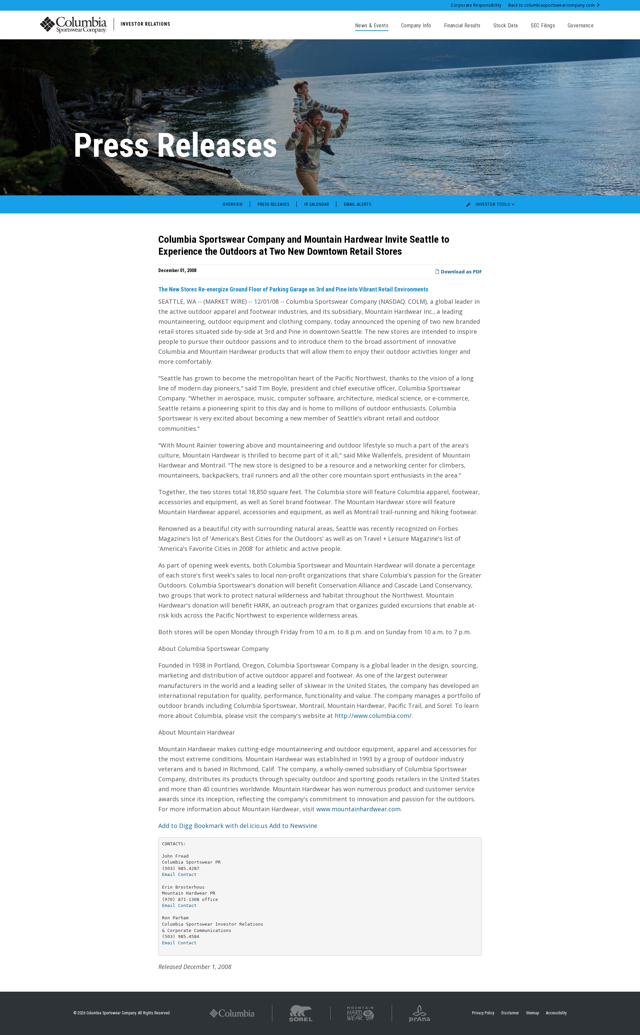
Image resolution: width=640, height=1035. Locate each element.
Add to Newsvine (293, 826)
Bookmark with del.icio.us (231, 826)
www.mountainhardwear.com (358, 809)
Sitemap (532, 1013)
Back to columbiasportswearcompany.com (552, 5)
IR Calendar (316, 204)
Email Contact (179, 874)
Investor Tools (493, 204)
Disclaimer (510, 1013)
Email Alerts (357, 204)
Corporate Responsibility (476, 5)
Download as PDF (461, 271)
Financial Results (462, 25)
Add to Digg (175, 826)
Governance (581, 25)
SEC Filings (543, 25)
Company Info (416, 25)
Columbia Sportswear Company (111, 1013)
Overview (233, 204)
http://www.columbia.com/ (373, 716)
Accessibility (556, 1013)
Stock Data (505, 25)
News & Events (371, 25)
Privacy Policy (483, 1013)
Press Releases (273, 204)
